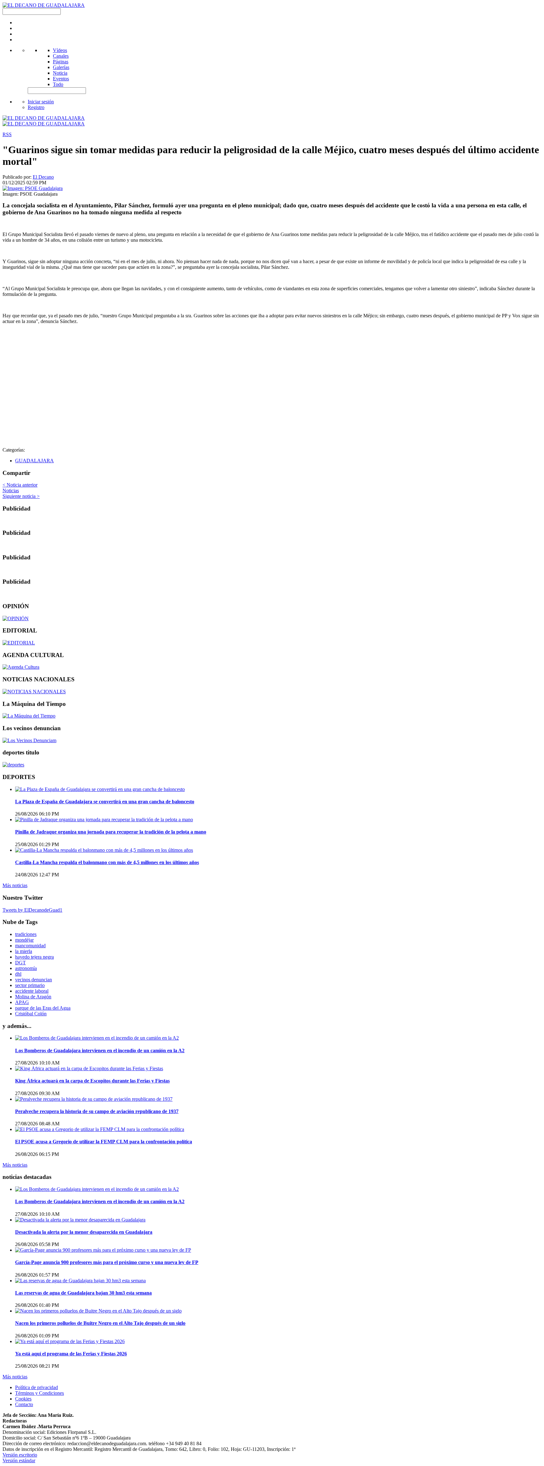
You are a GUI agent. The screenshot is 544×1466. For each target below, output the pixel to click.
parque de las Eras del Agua (43, 1008)
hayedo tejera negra (34, 957)
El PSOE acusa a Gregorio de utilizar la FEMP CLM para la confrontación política (103, 1141)
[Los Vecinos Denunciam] (29, 740)
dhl (18, 974)
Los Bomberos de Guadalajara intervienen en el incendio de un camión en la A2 (99, 1050)
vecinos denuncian (33, 979)
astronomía (26, 968)
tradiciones (26, 934)
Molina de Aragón (33, 996)
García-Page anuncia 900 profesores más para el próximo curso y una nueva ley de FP (106, 1262)
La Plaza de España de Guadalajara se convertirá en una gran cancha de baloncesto (104, 801)
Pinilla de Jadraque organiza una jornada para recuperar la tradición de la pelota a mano (110, 831)
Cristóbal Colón (31, 1013)
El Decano (43, 177)
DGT (20, 962)
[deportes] (13, 764)
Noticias (11, 490)
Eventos (61, 78)
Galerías (61, 67)
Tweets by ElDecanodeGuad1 (32, 910)
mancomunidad (30, 945)
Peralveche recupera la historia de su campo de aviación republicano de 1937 (96, 1111)
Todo (58, 84)
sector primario (30, 985)
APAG (22, 1002)
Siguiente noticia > (21, 496)
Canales (61, 56)
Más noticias (15, 885)
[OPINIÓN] (16, 618)
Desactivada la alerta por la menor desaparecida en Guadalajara (83, 1232)
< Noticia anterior (20, 485)
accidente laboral (31, 991)
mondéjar (24, 940)
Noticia (60, 73)
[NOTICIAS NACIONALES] (34, 691)
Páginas (60, 61)
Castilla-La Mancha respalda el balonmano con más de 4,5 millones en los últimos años (107, 862)
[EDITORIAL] (19, 642)
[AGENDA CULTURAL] (21, 667)
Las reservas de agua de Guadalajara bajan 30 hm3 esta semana (83, 1293)
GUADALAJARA (34, 460)
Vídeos (60, 50)
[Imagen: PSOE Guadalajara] (33, 188)
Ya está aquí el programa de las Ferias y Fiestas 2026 (71, 1353)
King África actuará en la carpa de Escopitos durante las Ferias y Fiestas (92, 1080)
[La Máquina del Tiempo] (29, 716)
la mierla (23, 951)
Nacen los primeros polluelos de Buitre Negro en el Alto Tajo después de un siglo (100, 1323)
